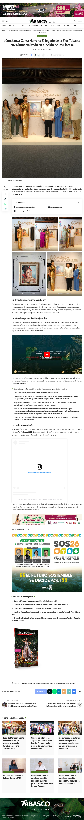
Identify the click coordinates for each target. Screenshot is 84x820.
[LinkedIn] (52, 809)
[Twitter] (34, 809)
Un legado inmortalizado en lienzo (25, 207)
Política (34, 772)
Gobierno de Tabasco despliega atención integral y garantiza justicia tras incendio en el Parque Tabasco (42, 780)
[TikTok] (49, 809)
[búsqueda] (74, 21)
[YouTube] (37, 809)
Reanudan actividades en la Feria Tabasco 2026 (13, 776)
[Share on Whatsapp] (5, 203)
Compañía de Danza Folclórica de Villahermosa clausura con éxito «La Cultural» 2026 (42, 605)
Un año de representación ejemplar (26, 211)
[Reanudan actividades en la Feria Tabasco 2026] (14, 765)
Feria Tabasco (41, 36)
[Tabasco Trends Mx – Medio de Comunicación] (42, 803)
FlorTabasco (50, 683)
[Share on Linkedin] (59, 691)
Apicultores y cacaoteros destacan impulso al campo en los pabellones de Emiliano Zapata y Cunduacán (69, 743)
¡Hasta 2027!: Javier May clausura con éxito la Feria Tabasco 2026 (35, 601)
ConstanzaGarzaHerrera (28, 683)
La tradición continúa (56, 207)
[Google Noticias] (40, 809)
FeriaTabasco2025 (41, 683)
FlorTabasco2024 (60, 683)
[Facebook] (32, 809)
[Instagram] (43, 809)
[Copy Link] (39, 55)
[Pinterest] (46, 809)
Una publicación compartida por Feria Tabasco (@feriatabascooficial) (39, 499)
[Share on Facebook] (31, 55)
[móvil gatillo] (4, 21)
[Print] (43, 55)
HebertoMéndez (70, 683)
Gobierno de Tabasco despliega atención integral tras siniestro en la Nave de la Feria (69, 779)
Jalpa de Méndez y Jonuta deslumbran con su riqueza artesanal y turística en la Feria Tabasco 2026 (13, 743)
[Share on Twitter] (35, 55)
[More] (46, 55)
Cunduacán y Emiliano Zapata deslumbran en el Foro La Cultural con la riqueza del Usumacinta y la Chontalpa (41, 743)
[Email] (64, 691)
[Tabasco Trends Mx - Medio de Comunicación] (42, 21)
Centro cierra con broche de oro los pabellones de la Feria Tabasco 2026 (37, 608)
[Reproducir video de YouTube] (47, 354)
